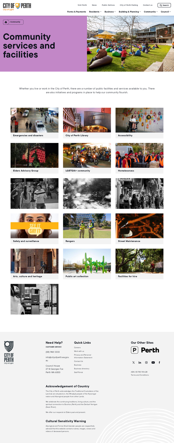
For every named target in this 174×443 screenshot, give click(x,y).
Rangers (70, 241)
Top (169, 427)
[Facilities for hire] (139, 264)
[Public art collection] (87, 264)
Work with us (79, 351)
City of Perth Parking (129, 5)
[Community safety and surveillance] (34, 228)
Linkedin (140, 362)
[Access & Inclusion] (139, 123)
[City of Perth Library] (87, 123)
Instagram (147, 362)
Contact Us (78, 361)
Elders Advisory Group (25, 171)
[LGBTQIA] (87, 158)
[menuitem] (76, 12)
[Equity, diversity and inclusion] (34, 193)
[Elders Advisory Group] (34, 158)
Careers (77, 348)
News (94, 5)
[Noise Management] (139, 193)
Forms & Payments (76, 12)
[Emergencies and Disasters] (34, 123)
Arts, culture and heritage (27, 276)
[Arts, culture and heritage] (34, 264)
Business (77, 365)
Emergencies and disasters (28, 136)
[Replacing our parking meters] (34, 299)
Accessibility (125, 136)
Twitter (134, 362)
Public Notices (108, 5)
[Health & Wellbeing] (87, 193)
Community (15, 22)
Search (166, 5)
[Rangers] (87, 228)
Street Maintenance (129, 241)
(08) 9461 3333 (53, 352)
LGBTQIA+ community (78, 171)
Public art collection (77, 276)
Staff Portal (78, 372)
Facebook (159, 362)
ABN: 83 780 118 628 (139, 372)
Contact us (147, 5)
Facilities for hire (127, 276)
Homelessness (126, 171)
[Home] (7, 24)
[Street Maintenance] (139, 228)
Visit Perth (82, 5)
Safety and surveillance (26, 241)
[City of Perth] (9, 352)
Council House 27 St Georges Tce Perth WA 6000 (54, 369)
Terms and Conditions (140, 375)
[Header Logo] (17, 10)
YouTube (153, 362)
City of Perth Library (77, 136)
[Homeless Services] (139, 158)
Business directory (81, 369)
